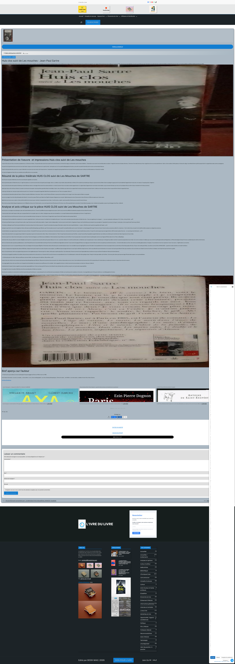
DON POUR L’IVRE (123, 660)
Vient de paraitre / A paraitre (146, 648)
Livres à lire (143, 610)
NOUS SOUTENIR (117, 433)
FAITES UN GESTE (117, 427)
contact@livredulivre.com (89, 560)
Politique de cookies (217, 661)
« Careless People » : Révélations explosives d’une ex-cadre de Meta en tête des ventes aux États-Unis (125, 562)
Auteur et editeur (145, 564)
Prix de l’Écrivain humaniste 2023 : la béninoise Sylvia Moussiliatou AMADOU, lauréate (31, 500)
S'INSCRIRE (136, 533)
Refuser (218, 657)
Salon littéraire (144, 637)
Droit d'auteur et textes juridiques (147, 589)
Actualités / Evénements (144, 556)
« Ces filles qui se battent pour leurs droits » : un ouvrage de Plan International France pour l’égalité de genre (124, 571)
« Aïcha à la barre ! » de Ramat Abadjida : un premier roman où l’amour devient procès (124, 553)
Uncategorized (144, 644)
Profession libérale (145, 630)
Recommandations (146, 633)
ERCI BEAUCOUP (117, 437)
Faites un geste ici (117, 46)
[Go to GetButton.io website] (232, 662)
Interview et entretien (146, 607)
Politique (142, 623)
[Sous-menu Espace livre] (106, 16)
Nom (5, 473)
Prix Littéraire (144, 626)
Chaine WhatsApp (83, 582)
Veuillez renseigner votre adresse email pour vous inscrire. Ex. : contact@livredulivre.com (142, 530)
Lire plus (41, 403)
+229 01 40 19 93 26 (85, 578)
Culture (142, 584)
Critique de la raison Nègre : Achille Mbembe (166, 387)
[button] (232, 286)
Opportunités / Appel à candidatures (147, 619)
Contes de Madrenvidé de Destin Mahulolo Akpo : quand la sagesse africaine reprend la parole (100, 387)
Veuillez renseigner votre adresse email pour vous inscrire (142, 523)
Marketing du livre (145, 614)
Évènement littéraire (146, 600)
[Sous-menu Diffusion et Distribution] (136, 16)
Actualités (143, 551)
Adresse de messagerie (9, 478)
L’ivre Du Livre (82, 2)
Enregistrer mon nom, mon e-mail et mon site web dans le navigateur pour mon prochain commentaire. (28, 489)
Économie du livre (145, 597)
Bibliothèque (144, 571)
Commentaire (7, 459)
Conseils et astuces (146, 581)
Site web (6, 484)
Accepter (213, 657)
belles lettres (144, 567)
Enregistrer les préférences (227, 657)
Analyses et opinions (146, 560)
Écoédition (143, 593)
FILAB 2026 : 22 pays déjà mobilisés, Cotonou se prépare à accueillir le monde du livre (21, 387)
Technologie (143, 640)
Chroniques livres (8, 57)
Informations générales (147, 604)
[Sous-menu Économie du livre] (119, 16)
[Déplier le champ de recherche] (81, 22)
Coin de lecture (144, 577)
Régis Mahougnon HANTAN (13, 53)
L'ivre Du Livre (99, 524)
